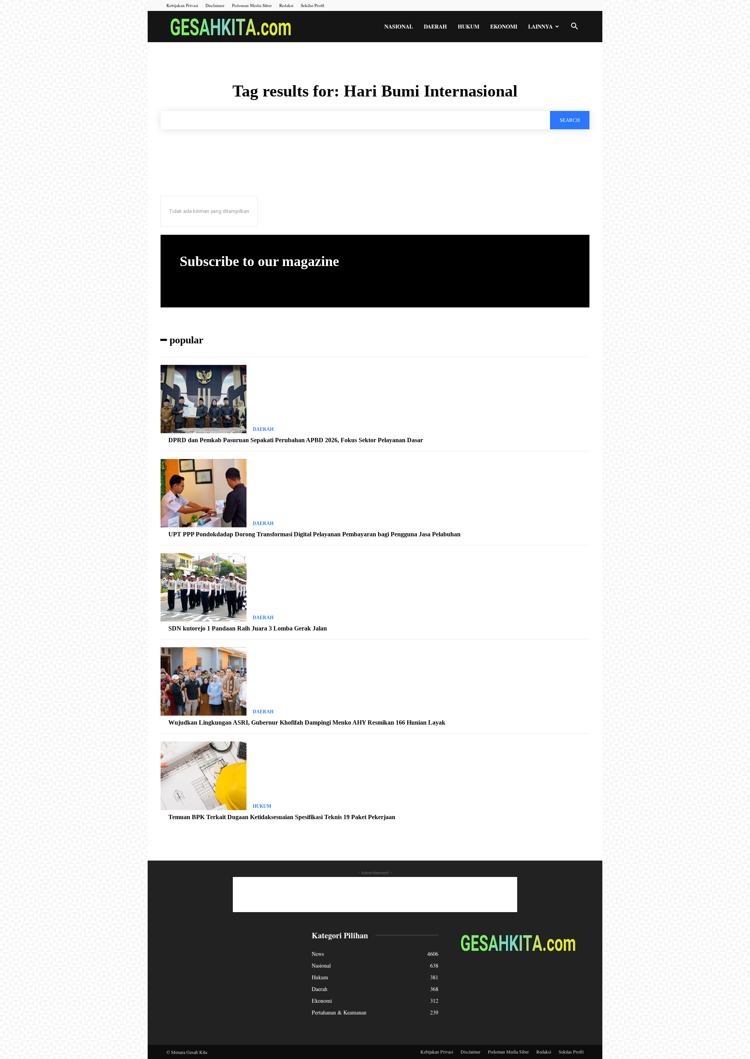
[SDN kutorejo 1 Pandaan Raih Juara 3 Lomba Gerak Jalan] (203, 587)
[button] (574, 27)
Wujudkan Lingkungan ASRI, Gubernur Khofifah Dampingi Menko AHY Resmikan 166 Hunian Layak (306, 722)
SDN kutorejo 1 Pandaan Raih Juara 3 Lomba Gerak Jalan (247, 628)
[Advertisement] (375, 894)
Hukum (468, 26)
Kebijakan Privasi (182, 5)
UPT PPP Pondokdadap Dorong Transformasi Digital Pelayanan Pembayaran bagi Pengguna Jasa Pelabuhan (314, 534)
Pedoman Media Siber (252, 5)
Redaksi (286, 5)
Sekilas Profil (312, 5)
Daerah (435, 26)
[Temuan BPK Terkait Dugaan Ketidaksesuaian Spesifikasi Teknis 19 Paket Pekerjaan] (203, 775)
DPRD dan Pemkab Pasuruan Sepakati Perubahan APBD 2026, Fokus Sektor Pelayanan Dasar (295, 440)
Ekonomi (503, 26)
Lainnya (540, 26)
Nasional (398, 26)
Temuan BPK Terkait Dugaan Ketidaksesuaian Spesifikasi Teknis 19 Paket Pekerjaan (281, 817)
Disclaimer (215, 5)
